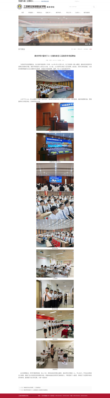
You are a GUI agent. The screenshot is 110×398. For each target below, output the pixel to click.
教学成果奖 (87, 12)
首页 (22, 12)
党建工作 (48, 12)
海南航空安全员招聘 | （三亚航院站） (32, 387)
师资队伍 (39, 12)
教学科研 (58, 12)
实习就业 (86, 49)
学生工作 (68, 12)
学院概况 (30, 12)
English (76, 1)
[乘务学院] (38, 6)
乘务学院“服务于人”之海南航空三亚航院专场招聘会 (36, 390)
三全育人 (77, 12)
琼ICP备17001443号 (33, 395)
